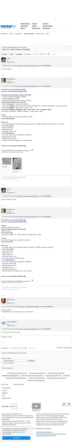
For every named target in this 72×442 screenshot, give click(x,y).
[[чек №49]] (6, 164)
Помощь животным (22, 47)
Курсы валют (36, 28)
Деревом (19, 54)
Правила (4, 393)
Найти (11, 33)
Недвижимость (25, 23)
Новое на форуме (29, 33)
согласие (18, 432)
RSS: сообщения (19, 384)
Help (3, 395)
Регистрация (18, 33)
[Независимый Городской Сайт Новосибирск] (8, 27)
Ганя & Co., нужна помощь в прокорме (28, 65)
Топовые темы (40, 33)
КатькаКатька (10, 368)
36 (35, 54)
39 (43, 54)
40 (45, 54)
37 (38, 54)
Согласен (16, 438)
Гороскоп (45, 23)
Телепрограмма (47, 26)
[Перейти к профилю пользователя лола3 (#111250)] (3, 62)
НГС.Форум (4, 47)
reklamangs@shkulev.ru (58, 415)
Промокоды (46, 28)
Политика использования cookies (44, 432)
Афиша (34, 26)
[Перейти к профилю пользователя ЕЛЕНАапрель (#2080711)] (3, 303)
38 (40, 54)
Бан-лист (4, 390)
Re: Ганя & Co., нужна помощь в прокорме (29, 306)
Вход (47, 33)
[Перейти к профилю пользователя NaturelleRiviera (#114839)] (3, 82)
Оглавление (4, 33)
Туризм (34, 23)
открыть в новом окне (8, 363)
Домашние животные (12, 47)
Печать (5, 54)
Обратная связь (6, 398)
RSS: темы (5, 384)
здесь (18, 332)
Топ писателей (6, 387)
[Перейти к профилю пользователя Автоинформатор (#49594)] (3, 325)
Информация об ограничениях (43, 428)
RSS (12, 54)
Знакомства (24, 26)
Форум (23, 28)
